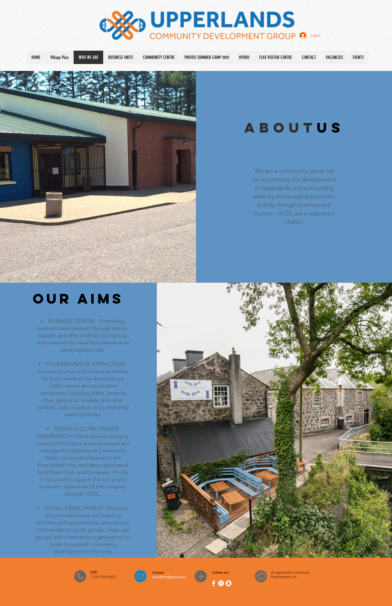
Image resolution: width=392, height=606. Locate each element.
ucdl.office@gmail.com (169, 577)
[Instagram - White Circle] (221, 583)
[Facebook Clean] (214, 583)
